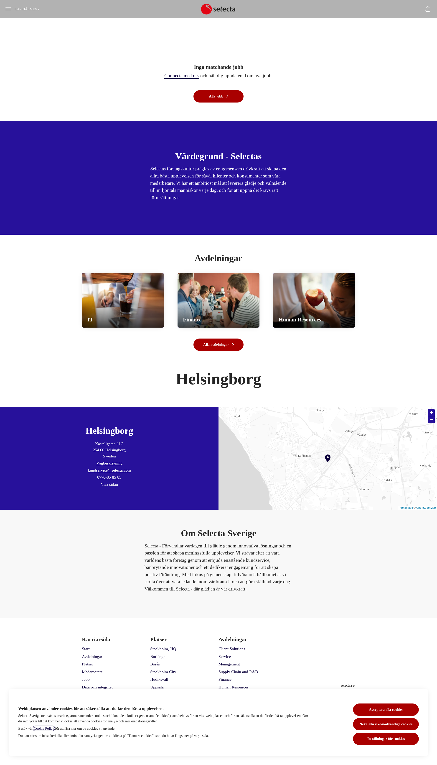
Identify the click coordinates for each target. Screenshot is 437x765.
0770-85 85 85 (109, 477)
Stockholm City (163, 672)
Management (229, 664)
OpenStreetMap (426, 507)
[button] (428, 9)
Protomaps (406, 507)
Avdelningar (92, 656)
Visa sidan (109, 484)
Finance (224, 679)
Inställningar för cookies (386, 739)
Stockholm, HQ (163, 649)
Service (224, 656)
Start (86, 649)
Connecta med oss (181, 75)
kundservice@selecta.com (109, 470)
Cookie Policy (44, 728)
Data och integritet (97, 687)
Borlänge (157, 656)
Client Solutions (231, 649)
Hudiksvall (159, 679)
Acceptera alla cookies (386, 709)
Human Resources (233, 687)
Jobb (86, 679)
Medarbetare (92, 672)
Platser (87, 664)
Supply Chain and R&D (238, 672)
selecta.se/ (348, 685)
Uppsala (157, 687)
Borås (155, 664)
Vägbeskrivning (109, 463)
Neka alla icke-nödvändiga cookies (385, 724)
